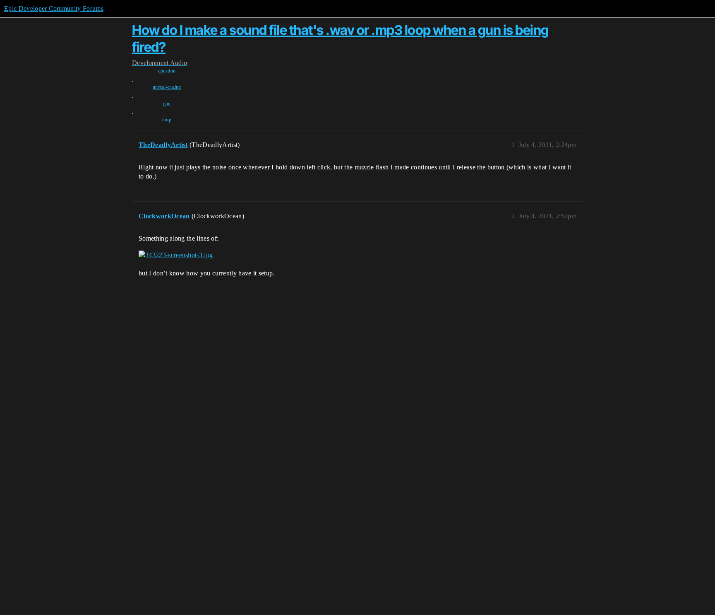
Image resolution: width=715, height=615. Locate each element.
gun (167, 103)
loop (166, 120)
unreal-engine (167, 87)
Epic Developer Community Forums (53, 8)
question (167, 71)
